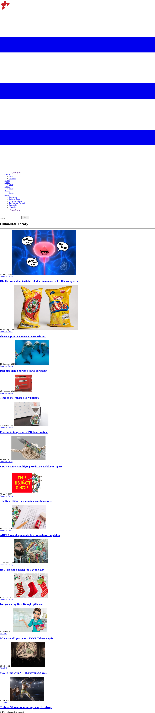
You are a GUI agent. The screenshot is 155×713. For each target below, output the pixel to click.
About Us (12, 207)
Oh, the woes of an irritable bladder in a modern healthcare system (39, 281)
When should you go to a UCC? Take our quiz (26, 638)
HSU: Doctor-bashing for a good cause (22, 569)
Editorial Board (14, 199)
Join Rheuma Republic (17, 203)
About (7, 195)
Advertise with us (15, 201)
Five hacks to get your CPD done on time (24, 432)
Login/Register (15, 172)
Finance (7, 187)
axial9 (11, 177)
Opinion (7, 183)
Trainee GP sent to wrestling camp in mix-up (26, 707)
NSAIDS (3, 634)
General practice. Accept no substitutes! (23, 336)
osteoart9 (12, 179)
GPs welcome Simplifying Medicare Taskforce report (31, 466)
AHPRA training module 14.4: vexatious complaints (30, 535)
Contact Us (13, 205)
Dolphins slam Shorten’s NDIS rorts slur (23, 370)
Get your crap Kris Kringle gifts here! (22, 604)
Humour (8, 191)
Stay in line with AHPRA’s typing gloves (23, 672)
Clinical (7, 175)
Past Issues (13, 197)
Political (7, 181)
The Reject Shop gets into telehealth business (26, 500)
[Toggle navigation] (2, 13)
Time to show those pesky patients (19, 397)
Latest (11, 185)
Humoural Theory (6, 276)
